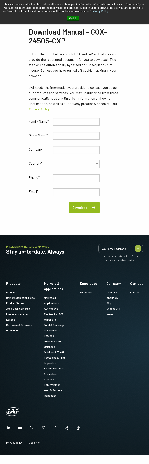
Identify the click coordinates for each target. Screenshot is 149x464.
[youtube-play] (20, 429)
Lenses (10, 319)
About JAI (112, 297)
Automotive (51, 308)
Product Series (15, 303)
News (110, 314)
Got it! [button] (73, 18)
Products (13, 283)
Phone (33, 177)
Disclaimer (35, 442)
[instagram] (43, 429)
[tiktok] (78, 429)
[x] (31, 429)
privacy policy (127, 260)
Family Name (38, 121)
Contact (136, 283)
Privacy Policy (99, 11)
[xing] (66, 429)
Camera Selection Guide (20, 297)
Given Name (37, 135)
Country (35, 163)
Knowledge (88, 283)
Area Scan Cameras (18, 308)
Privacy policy (14, 442)
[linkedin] (8, 429)
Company (35, 149)
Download (80, 207)
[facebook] (55, 429)
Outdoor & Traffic (54, 352)
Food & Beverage (54, 325)
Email (33, 191)
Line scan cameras (17, 314)
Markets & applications (53, 286)
